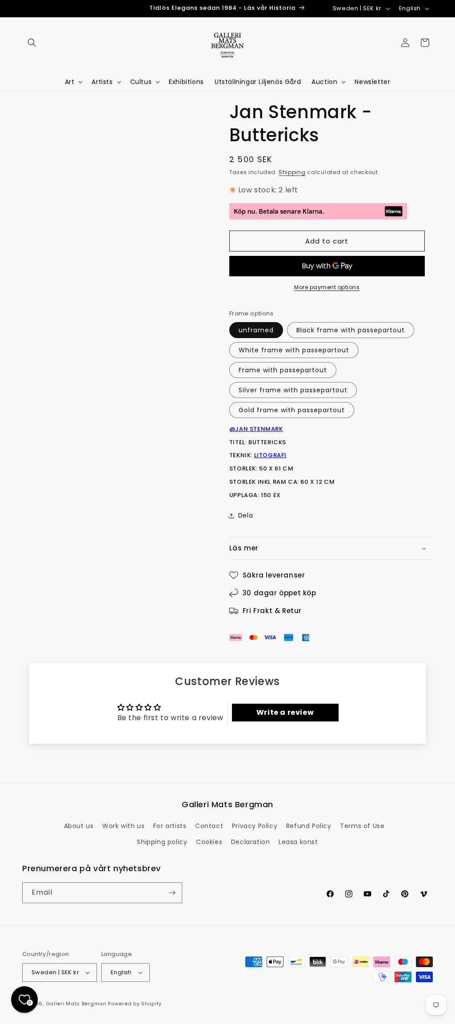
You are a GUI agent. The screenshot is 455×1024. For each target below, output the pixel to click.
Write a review (285, 712)
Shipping (292, 172)
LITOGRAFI (270, 455)
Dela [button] (245, 515)
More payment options (326, 287)
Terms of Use (362, 825)
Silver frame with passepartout (293, 390)
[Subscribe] (172, 892)
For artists (170, 825)
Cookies (209, 841)
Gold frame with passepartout (292, 410)
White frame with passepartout (294, 350)
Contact (209, 825)
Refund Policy (308, 825)
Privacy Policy (254, 825)
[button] (32, 42)
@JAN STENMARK (256, 429)
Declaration (250, 841)
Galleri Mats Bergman (76, 1003)
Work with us (123, 825)
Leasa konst (298, 841)
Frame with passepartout (283, 370)
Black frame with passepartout (350, 330)
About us (79, 825)
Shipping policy (162, 841)
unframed (256, 330)
